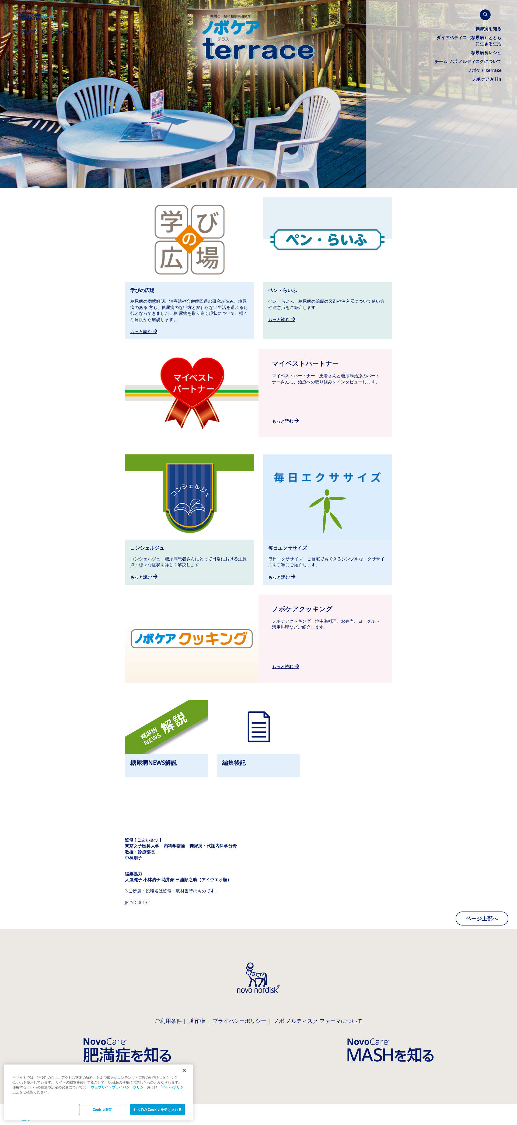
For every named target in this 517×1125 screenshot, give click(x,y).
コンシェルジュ (189, 519)
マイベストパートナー (258, 393)
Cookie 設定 (103, 1109)
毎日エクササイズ (327, 519)
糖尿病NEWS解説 (166, 738)
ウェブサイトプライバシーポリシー (119, 1087)
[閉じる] (184, 1070)
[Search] (485, 14)
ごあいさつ (148, 840)
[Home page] (37, 15)
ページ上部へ (482, 918)
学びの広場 (189, 268)
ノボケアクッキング (258, 638)
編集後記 (258, 738)
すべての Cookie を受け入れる (157, 1109)
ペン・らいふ (327, 262)
